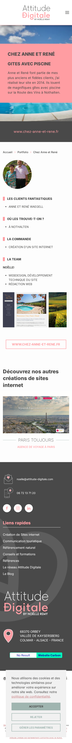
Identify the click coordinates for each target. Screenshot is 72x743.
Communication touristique (22, 541)
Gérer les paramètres (36, 727)
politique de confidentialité (31, 696)
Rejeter (36, 717)
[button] (67, 12)
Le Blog (8, 574)
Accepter (36, 706)
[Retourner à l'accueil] (36, 12)
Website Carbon (49, 655)
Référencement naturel (19, 548)
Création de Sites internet (21, 534)
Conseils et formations (19, 554)
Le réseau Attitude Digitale (22, 567)
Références (11, 561)
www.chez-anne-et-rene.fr (36, 132)
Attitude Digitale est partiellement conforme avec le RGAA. (36, 737)
